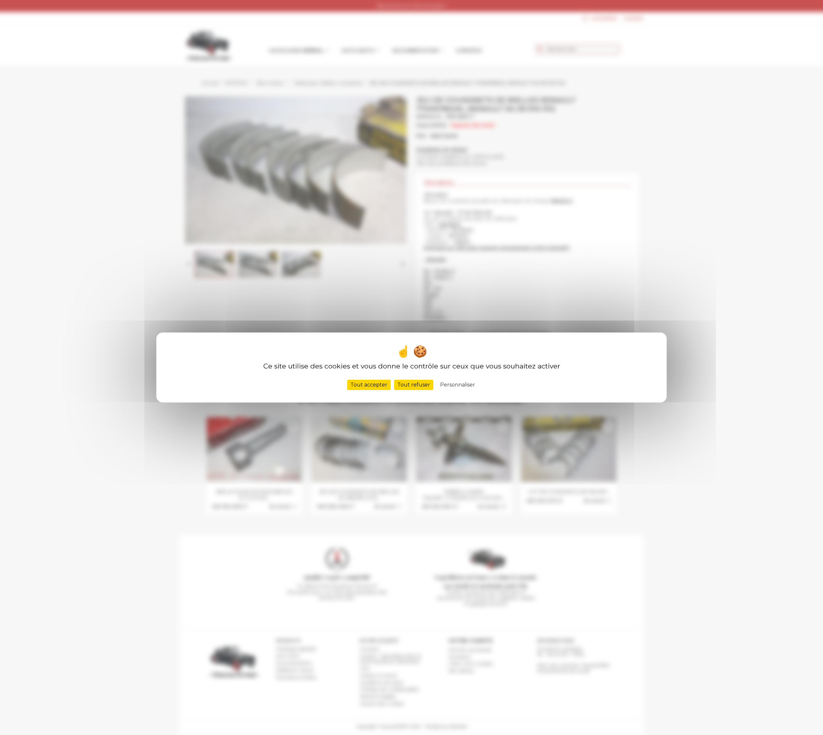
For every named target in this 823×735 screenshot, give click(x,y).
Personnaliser (457, 385)
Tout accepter (368, 385)
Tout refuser (413, 385)
